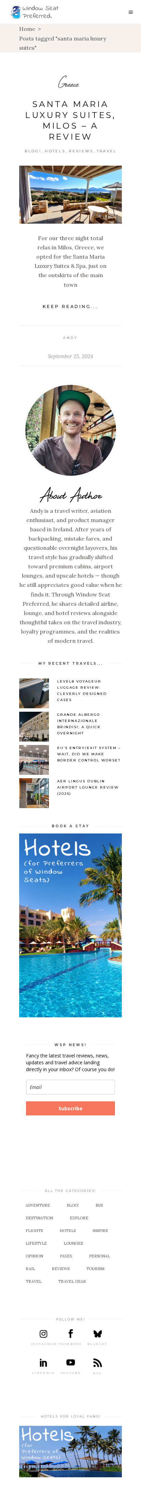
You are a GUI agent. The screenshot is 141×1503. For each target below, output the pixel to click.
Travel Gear (72, 1281)
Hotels (55, 151)
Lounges (73, 1243)
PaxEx (66, 1256)
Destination (39, 1218)
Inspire (100, 1230)
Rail (30, 1268)
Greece (68, 83)
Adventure (38, 1205)
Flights (34, 1230)
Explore (79, 1218)
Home (27, 28)
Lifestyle (36, 1243)
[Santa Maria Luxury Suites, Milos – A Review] (70, 195)
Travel (107, 151)
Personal (99, 1256)
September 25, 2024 (70, 356)
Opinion (34, 1256)
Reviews (81, 151)
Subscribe (70, 1108)
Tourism (95, 1268)
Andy (70, 337)
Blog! (33, 151)
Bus (99, 1205)
